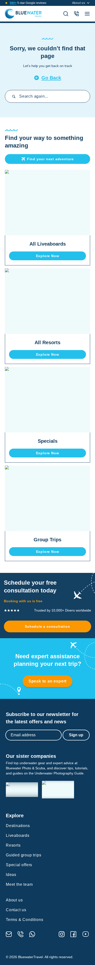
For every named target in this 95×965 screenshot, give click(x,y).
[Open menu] (87, 14)
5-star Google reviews (28, 3)
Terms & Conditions (24, 920)
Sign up (76, 735)
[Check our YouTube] (85, 934)
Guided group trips (23, 855)
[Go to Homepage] (23, 14)
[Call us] (20, 934)
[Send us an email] (9, 934)
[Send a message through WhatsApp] (32, 934)
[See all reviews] (6, 2)
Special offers (19, 865)
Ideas (11, 875)
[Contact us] (76, 14)
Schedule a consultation (47, 626)
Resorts (13, 845)
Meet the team (19, 884)
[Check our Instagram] (62, 934)
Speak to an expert (47, 681)
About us (78, 3)
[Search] (66, 14)
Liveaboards (17, 835)
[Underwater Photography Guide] (58, 789)
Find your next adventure (50, 159)
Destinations (18, 826)
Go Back (51, 77)
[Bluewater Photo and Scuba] (22, 789)
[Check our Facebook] (73, 934)
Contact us (16, 910)
